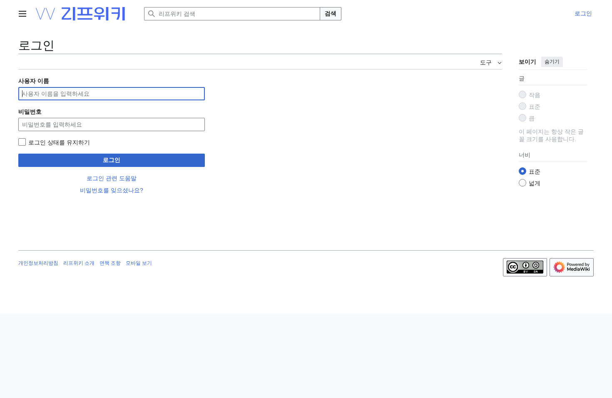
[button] (22, 13)
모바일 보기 (139, 263)
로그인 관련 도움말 (112, 178)
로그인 (111, 160)
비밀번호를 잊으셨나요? (111, 190)
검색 (330, 13)
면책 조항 (110, 263)
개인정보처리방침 (38, 263)
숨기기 (552, 62)
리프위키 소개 (79, 263)
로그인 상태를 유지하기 (59, 142)
